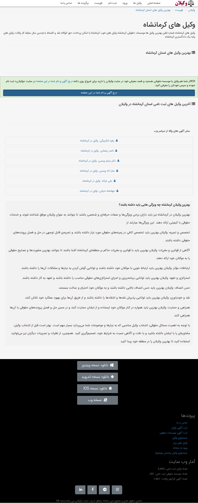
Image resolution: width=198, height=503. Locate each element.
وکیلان (191, 10)
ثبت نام (112, 3)
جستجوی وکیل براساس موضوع (171, 453)
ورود (124, 3)
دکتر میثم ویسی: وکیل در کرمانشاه (98, 161)
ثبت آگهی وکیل (179, 428)
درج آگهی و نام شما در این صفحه (54, 81)
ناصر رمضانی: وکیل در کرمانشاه (98, 151)
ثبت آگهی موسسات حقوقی (173, 433)
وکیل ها (137, 3)
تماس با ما (66, 3)
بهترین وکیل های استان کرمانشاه (153, 10)
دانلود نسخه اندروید (96, 377)
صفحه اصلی (153, 3)
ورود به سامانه (180, 448)
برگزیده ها (83, 3)
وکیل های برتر (180, 443)
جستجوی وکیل (179, 438)
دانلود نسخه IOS (96, 389)
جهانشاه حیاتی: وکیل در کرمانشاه (98, 191)
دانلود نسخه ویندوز (96, 365)
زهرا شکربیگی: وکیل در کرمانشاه (98, 141)
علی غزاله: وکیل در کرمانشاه (98, 181)
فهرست (98, 3)
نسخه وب (96, 400)
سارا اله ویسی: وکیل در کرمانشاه (98, 171)
